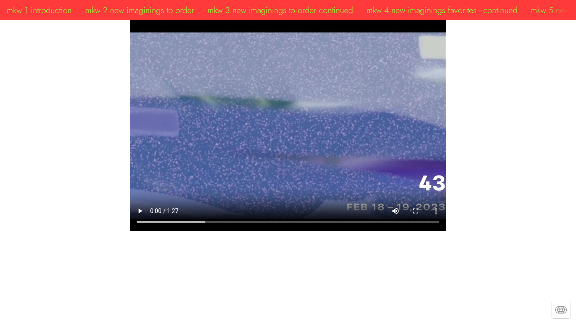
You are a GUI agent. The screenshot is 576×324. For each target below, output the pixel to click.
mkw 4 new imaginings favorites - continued (441, 10)
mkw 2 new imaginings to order (139, 10)
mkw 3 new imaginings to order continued (280, 10)
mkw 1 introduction (39, 10)
